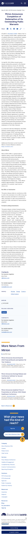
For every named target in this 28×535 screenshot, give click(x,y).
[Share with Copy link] (20, 29)
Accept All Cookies (14, 532)
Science (23, 291)
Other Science (15, 294)
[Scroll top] (22, 439)
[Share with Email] (17, 29)
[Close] (26, 518)
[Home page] (7, 3)
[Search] (21, 3)
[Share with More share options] (24, 29)
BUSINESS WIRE (12, 33)
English (4, 312)
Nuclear (13, 291)
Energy (18, 291)
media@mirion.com (6, 287)
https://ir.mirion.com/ (7, 146)
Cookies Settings (14, 528)
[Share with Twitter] (11, 29)
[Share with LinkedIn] (7, 29)
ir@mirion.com (5, 278)
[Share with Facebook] (14, 29)
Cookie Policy (5, 523)
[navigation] (25, 3)
